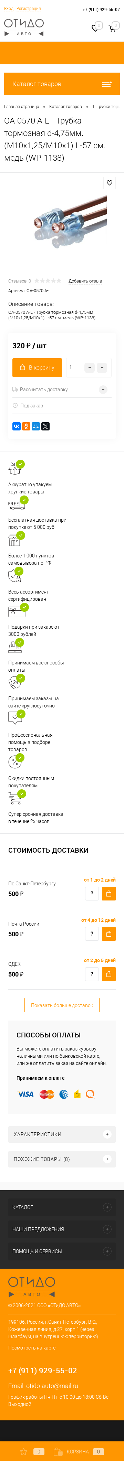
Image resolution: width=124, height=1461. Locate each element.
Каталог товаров (36, 83)
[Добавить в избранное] (109, 183)
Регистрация (29, 8)
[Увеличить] (62, 222)
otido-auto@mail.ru (52, 1385)
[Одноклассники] (26, 426)
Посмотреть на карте (31, 1348)
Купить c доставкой (109, 893)
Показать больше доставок (62, 1005)
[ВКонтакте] (16, 426)
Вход (8, 8)
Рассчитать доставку (44, 389)
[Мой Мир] (36, 426)
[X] (45, 426)
